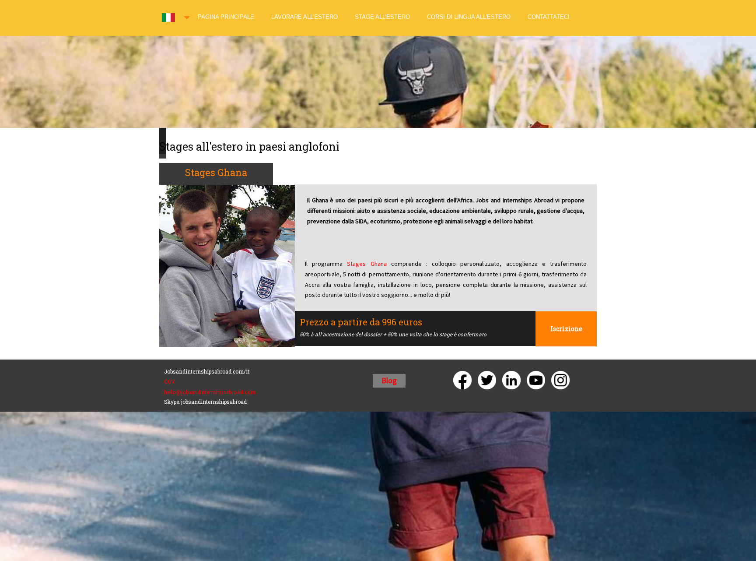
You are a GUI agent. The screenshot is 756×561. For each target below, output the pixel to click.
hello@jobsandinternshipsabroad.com (210, 392)
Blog (389, 380)
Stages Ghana (366, 264)
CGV (169, 381)
